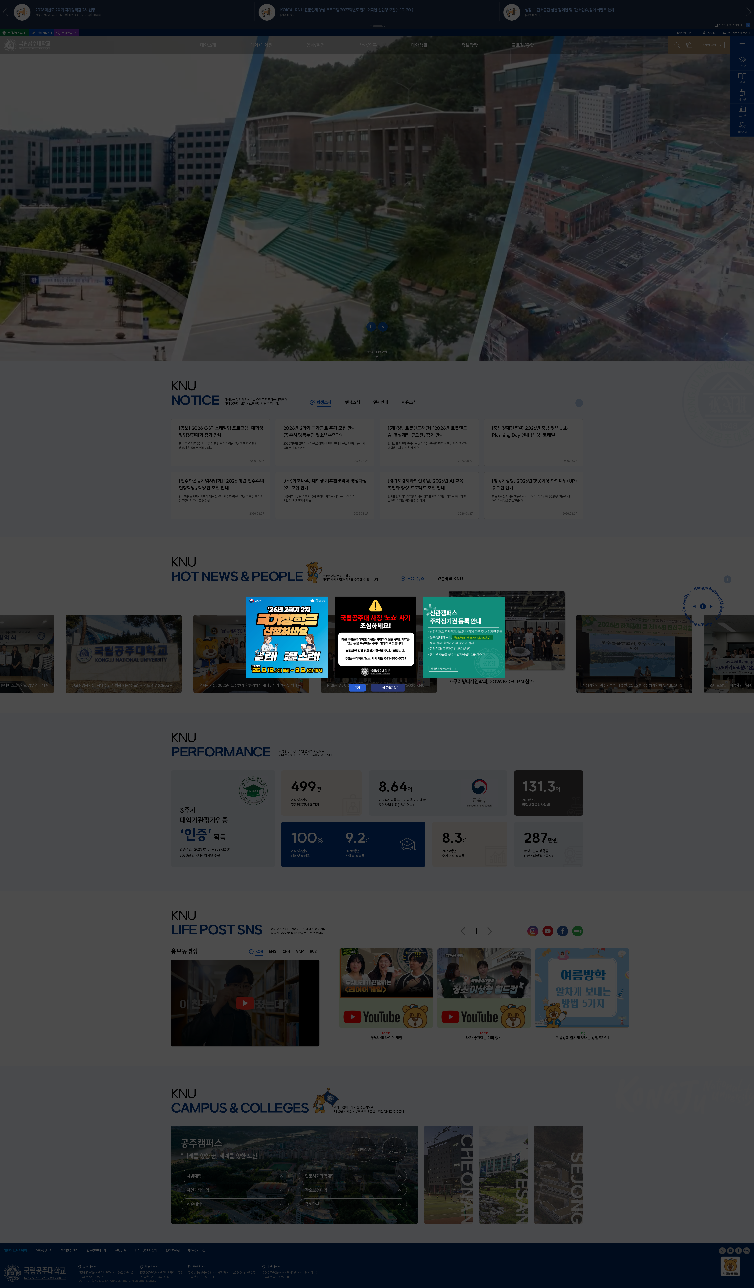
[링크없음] (377, 637)
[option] (288, 637)
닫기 (357, 687)
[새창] (288, 637)
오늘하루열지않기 (388, 687)
